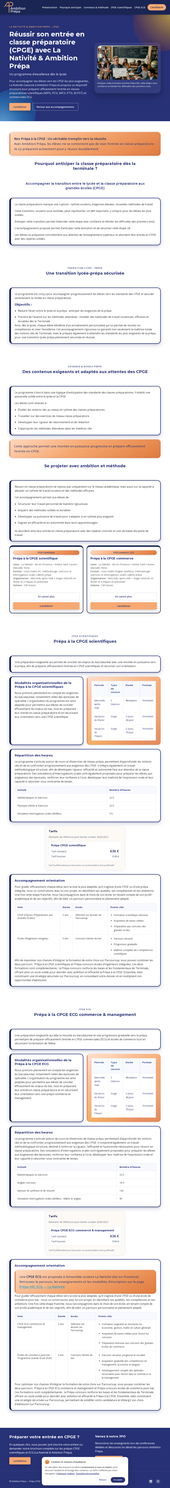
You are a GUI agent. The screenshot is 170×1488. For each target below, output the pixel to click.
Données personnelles (87, 1473)
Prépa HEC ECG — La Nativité (42, 1287)
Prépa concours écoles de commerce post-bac (125, 1388)
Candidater (156, 7)
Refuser (102, 1480)
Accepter (118, 1480)
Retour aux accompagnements (55, 106)
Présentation (49, 7)
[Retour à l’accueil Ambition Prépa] (15, 7)
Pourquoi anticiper (70, 7)
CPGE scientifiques (121, 7)
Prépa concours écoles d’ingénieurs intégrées (102, 964)
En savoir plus (46, 596)
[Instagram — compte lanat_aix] (158, 1481)
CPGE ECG (139, 7)
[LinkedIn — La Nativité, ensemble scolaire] (150, 1481)
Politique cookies (65, 1473)
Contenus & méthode (96, 7)
